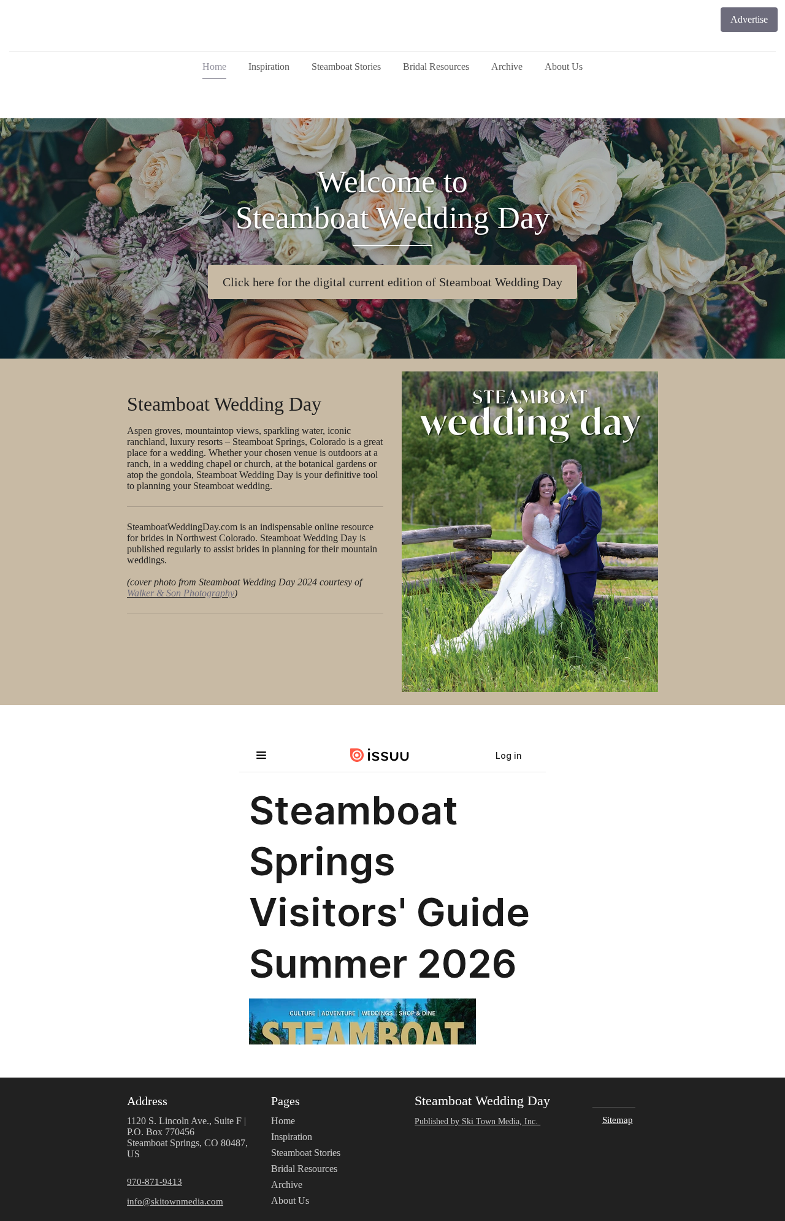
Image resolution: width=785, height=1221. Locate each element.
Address (147, 1101)
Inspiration (268, 66)
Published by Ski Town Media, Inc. (477, 1121)
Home (214, 66)
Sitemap (617, 1119)
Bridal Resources (436, 66)
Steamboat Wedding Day (224, 404)
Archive (507, 66)
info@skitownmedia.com (175, 1201)
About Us (564, 66)
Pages (285, 1101)
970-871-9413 (154, 1181)
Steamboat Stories (346, 66)
